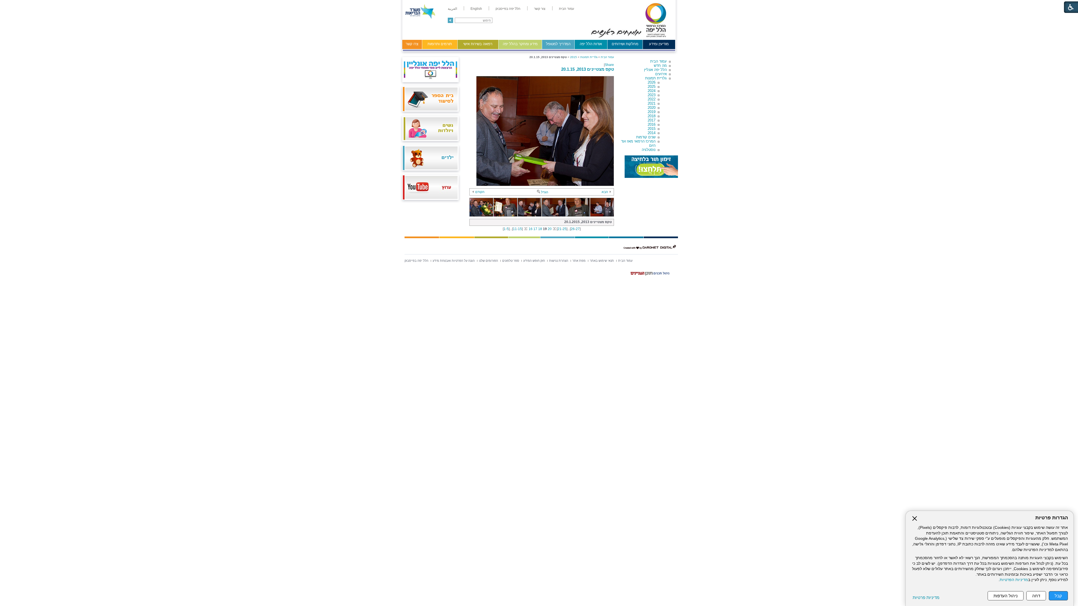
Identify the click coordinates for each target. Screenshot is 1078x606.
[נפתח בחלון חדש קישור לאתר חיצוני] (651, 166)
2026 (652, 82)
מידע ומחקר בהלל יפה (520, 44)
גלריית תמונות (656, 78)
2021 (652, 103)
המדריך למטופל (558, 44)
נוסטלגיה (649, 150)
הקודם (480, 192)
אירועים (661, 74)
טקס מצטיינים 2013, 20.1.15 (587, 69)
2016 (652, 124)
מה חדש (660, 65)
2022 (652, 99)
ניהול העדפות (1006, 595)
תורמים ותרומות (440, 44)
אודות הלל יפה (591, 44)
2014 (652, 133)
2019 (652, 112)
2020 (652, 107)
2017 (652, 120)
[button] (450, 20)
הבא (605, 192)
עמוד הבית (658, 61)
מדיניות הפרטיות (1014, 580)
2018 (652, 116)
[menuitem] (566, 9)
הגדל (544, 192)
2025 (652, 86)
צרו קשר (412, 44)
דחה (1036, 595)
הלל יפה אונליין (655, 70)
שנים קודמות (646, 137)
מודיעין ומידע (659, 44)
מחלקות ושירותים (625, 44)
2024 (652, 91)
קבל (1058, 595)
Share (609, 65)
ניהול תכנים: (661, 273)
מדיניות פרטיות (926, 597)
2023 (652, 95)
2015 (652, 129)
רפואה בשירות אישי (477, 44)
